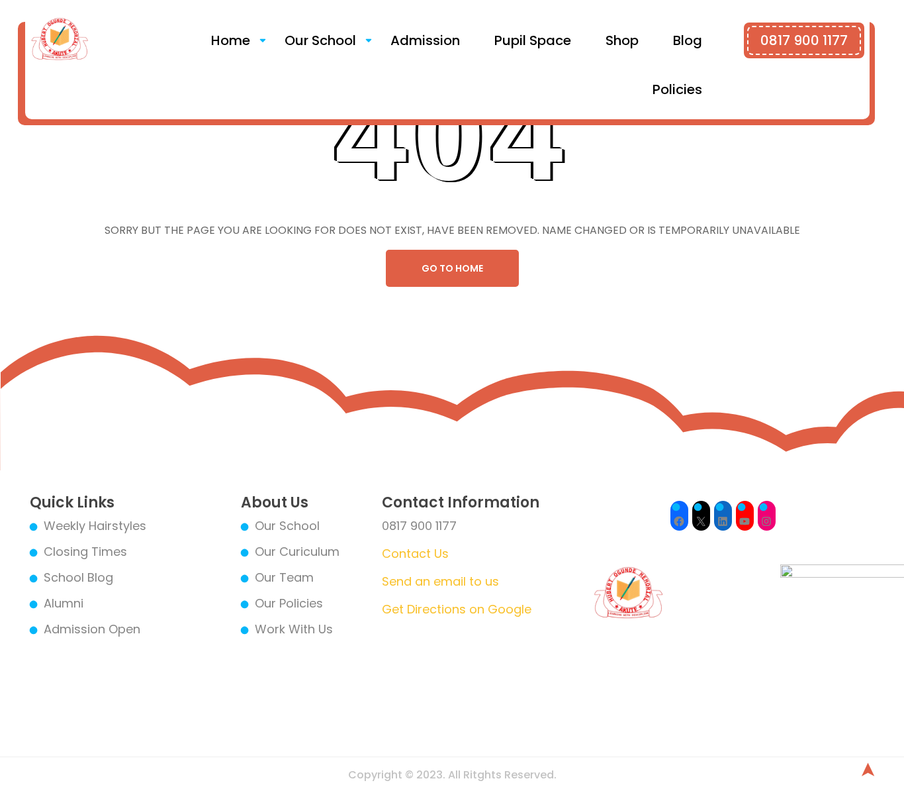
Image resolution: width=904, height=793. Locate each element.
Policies (677, 89)
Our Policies (289, 603)
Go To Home (452, 268)
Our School (320, 40)
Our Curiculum (297, 551)
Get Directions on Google (456, 609)
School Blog (78, 577)
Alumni (63, 603)
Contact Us (415, 553)
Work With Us (294, 629)
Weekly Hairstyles (95, 525)
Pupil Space (532, 40)
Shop (622, 40)
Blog (687, 40)
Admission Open (92, 629)
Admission (425, 40)
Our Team (284, 577)
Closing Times (85, 551)
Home (230, 40)
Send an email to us (440, 581)
